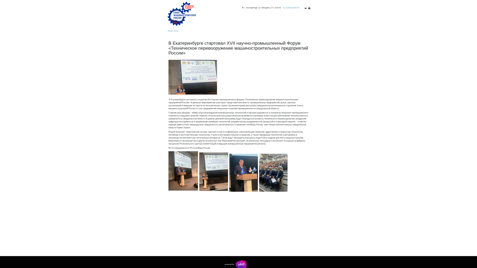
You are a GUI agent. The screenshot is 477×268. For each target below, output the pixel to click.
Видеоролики (130, 16)
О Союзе (99, 16)
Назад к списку (173, 30)
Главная (89, 16)
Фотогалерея (157, 16)
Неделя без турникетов (248, 16)
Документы (172, 16)
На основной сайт (225, 16)
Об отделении (114, 16)
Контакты (185, 16)
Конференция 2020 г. (272, 16)
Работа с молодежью (203, 16)
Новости (143, 16)
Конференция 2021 (293, 16)
